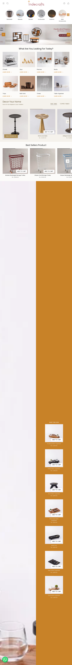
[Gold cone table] (42, 121)
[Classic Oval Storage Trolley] (42, 161)
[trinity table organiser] (54, 458)
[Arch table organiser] (54, 483)
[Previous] (3, 34)
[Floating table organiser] (54, 433)
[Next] (68, 34)
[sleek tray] (54, 535)
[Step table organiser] (54, 560)
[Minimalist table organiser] (54, 508)
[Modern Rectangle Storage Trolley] (15, 161)
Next (67, 121)
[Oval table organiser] (54, 585)
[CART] (68, 3)
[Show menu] (3, 3)
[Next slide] (68, 14)
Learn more (6, 72)
